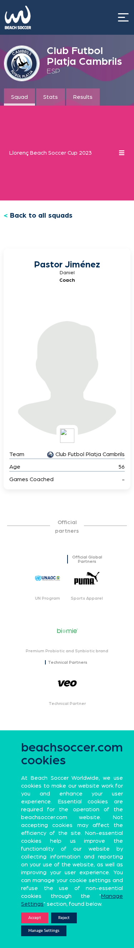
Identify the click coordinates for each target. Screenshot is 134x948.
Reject (64, 917)
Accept (34, 917)
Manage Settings (43, 930)
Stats (50, 97)
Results (83, 97)
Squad (19, 97)
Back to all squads (41, 215)
